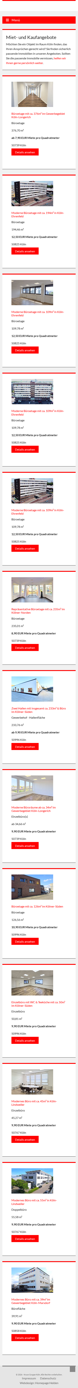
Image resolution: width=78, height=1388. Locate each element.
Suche (72, 1369)
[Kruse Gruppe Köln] (21, 6)
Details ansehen (25, 152)
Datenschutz (48, 1378)
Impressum (29, 1378)
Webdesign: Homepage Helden (39, 1383)
